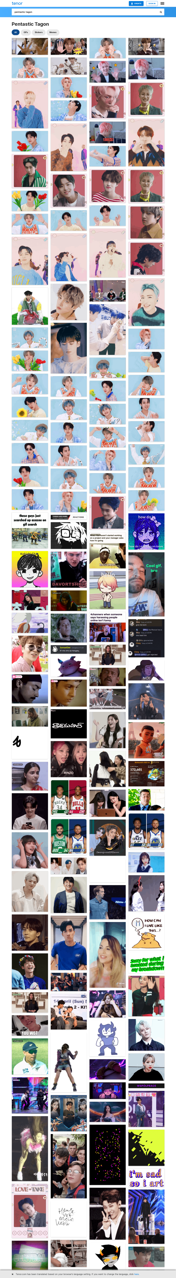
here (136, 1274)
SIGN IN (152, 3)
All (15, 32)
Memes (53, 32)
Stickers (39, 32)
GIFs (26, 32)
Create (137, 3)
